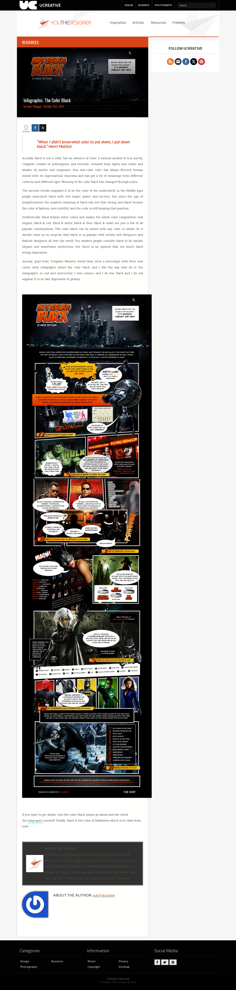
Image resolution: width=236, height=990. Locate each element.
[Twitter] (42, 128)
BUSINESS (143, 5)
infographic (35, 821)
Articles (138, 22)
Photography (28, 967)
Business (57, 961)
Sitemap (124, 967)
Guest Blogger (34, 106)
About (92, 961)
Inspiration (118, 22)
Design (24, 961)
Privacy (123, 961)
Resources (158, 22)
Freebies (178, 22)
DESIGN (129, 5)
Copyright (94, 967)
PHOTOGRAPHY (163, 5)
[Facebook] (35, 128)
